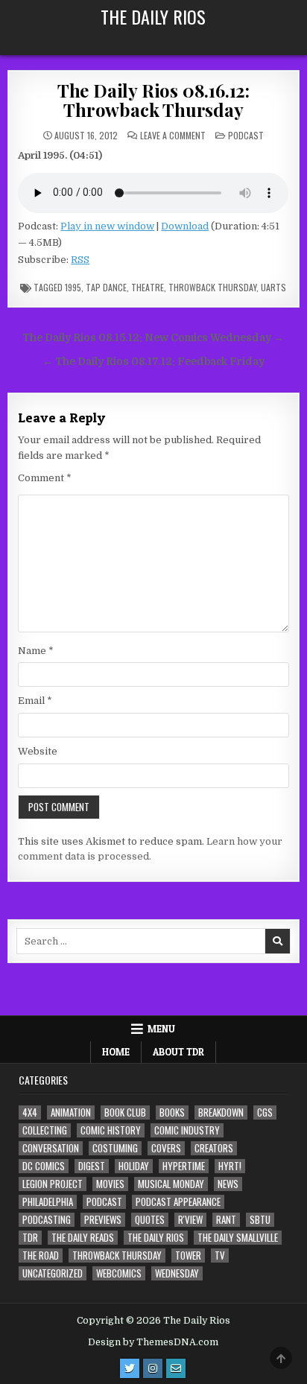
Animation (71, 1112)
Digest (91, 1166)
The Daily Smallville (237, 1238)
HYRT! (229, 1166)
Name (36, 650)
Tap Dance (106, 287)
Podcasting (46, 1220)
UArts (273, 287)
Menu (161, 1029)
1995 (73, 287)
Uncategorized (52, 1273)
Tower (188, 1255)
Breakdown (221, 1112)
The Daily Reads (82, 1238)
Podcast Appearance (178, 1202)
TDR (30, 1238)
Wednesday (177, 1273)
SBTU (260, 1220)
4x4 (29, 1112)
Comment (45, 477)
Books (172, 1112)
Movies (110, 1184)
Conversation (50, 1148)
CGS (265, 1112)
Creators (213, 1148)
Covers (166, 1148)
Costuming (115, 1148)
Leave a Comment (173, 135)
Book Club (125, 1112)
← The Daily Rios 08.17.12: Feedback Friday (153, 361)
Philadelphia (47, 1202)
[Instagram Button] (152, 1368)
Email (35, 700)
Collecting (44, 1130)
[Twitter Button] (129, 1368)
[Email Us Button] (176, 1368)
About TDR (178, 1052)
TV (220, 1255)
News (228, 1184)
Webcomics (119, 1273)
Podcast (246, 135)
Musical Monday (171, 1184)
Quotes (150, 1220)
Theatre (147, 287)
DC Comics (43, 1166)
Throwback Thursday (212, 287)
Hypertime (183, 1166)
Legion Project (52, 1184)
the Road (40, 1255)
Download (185, 226)
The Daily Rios (153, 16)
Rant (226, 1220)
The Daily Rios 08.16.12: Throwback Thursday (153, 99)
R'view (190, 1220)
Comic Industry (187, 1130)
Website (37, 751)
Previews (102, 1220)
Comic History (110, 1130)
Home (116, 1052)
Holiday (133, 1166)
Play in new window (107, 226)
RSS (80, 259)
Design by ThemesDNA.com (153, 1342)
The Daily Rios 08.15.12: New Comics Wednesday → (153, 337)
